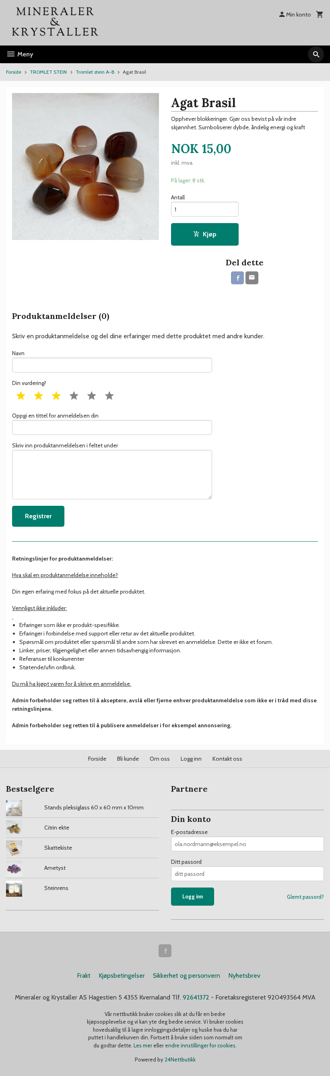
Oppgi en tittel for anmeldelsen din (55, 415)
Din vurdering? (29, 383)
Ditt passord (186, 861)
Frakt (84, 975)
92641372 (196, 997)
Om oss (160, 758)
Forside (13, 72)
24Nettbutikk (180, 1059)
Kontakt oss (227, 758)
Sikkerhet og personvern (186, 975)
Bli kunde (128, 758)
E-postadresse (189, 832)
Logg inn (191, 758)
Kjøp (210, 234)
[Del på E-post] (251, 277)
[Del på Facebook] (237, 277)
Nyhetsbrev (244, 975)
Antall (178, 197)
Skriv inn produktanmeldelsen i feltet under (65, 445)
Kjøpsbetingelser (122, 975)
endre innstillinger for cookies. (201, 1045)
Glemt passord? (305, 897)
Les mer (143, 1045)
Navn (18, 353)
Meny (24, 54)
